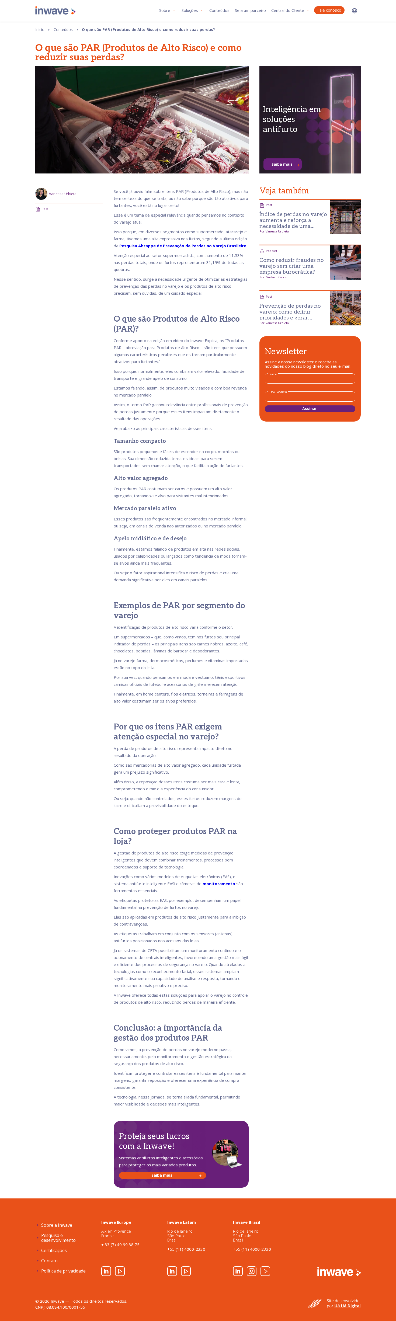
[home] (55, 10)
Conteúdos (219, 10)
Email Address (278, 392)
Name (273, 374)
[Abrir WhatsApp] (382, 1307)
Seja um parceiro (250, 10)
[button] (354, 11)
